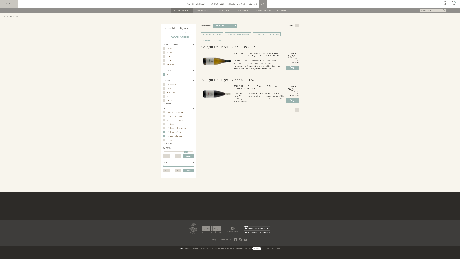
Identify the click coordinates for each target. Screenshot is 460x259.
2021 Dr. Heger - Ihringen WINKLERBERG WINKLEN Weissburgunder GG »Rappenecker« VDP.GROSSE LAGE (257, 54)
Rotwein (169, 60)
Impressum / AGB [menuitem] (207, 249)
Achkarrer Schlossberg (175, 112)
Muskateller (171, 96)
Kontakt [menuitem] (187, 249)
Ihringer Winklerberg (174, 116)
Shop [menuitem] (263, 4)
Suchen (188, 156)
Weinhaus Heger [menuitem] (216, 4)
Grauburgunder (172, 92)
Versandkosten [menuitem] (229, 249)
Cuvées (169, 48)
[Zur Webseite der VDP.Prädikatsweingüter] (232, 229)
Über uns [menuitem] (253, 4)
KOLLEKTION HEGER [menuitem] (223, 10)
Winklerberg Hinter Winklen (177, 128)
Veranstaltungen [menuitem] (236, 4)
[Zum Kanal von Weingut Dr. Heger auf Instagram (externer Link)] (245, 239)
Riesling (169, 100)
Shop (3, 16)
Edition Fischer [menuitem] (243, 10)
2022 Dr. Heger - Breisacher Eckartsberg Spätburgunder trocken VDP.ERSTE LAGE (257, 87)
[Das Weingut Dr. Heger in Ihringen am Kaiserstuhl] (193, 228)
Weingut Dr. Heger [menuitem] (196, 4)
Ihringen (170, 140)
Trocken (169, 74)
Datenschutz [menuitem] (218, 249)
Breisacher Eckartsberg (175, 136)
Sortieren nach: (206, 25)
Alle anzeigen (167, 103)
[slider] (185, 152)
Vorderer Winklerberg (175, 120)
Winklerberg (171, 124)
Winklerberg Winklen (174, 132)
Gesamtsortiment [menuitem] (263, 10)
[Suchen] (444, 10)
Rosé (168, 56)
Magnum (170, 52)
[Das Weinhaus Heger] (211, 229)
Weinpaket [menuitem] (281, 10)
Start (9, 4)
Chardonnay (171, 84)
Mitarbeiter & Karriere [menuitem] (243, 249)
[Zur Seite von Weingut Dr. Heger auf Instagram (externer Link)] (240, 239)
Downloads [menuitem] (195, 249)
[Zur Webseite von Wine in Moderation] (257, 229)
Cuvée (169, 88)
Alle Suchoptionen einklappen (178, 32)
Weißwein (170, 64)
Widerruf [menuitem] (257, 249)
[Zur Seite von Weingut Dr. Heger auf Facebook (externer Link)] (235, 239)
